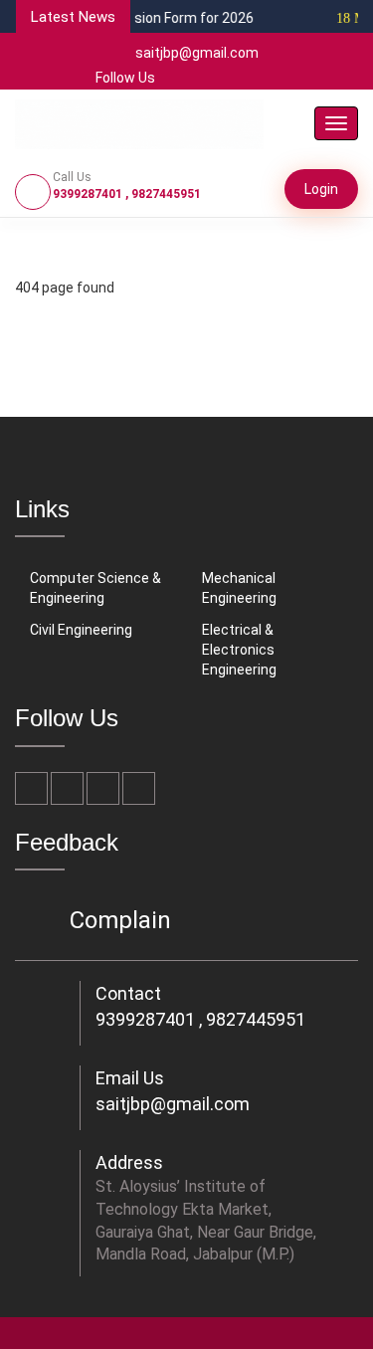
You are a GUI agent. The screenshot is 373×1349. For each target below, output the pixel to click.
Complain (120, 920)
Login (321, 189)
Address (129, 1162)
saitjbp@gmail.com (197, 53)
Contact (128, 993)
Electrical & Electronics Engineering (239, 649)
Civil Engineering (81, 630)
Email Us (129, 1077)
